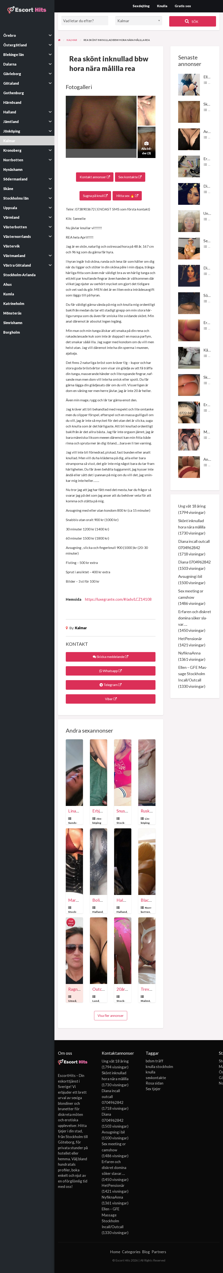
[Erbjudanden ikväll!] (189, 330)
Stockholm (219, 1061)
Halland (97, 911)
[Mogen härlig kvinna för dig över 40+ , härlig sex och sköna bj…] (189, 439)
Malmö (145, 1000)
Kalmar (81, 628)
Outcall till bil (104, 989)
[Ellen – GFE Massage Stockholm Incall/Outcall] (189, 84)
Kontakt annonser (93, 177)
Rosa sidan (154, 1083)
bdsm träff (154, 1061)
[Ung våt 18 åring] (189, 220)
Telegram (110, 685)
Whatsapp (110, 671)
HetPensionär (190, 638)
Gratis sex (183, 6)
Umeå (72, 1000)
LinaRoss (76, 810)
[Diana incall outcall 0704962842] (189, 193)
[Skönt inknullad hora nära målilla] (189, 111)
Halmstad (126, 900)
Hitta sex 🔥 (125, 196)
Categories (131, 1251)
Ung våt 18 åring (192, 506)
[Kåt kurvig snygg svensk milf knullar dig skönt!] (189, 357)
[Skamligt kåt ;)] (189, 384)
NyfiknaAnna (189, 653)
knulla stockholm (159, 1066)
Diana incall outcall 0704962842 (112, 1096)
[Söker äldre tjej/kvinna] (189, 302)
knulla (150, 1072)
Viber (108, 699)
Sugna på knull (93, 196)
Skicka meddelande (110, 657)
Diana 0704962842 (194, 562)
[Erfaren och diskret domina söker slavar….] (189, 166)
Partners (159, 1251)
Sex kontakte (128, 177)
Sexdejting (141, 6)
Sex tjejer (153, 1089)
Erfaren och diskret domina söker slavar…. (194, 618)
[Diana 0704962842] (189, 275)
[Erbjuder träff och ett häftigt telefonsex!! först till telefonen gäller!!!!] (189, 411)
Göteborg (219, 1078)
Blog (146, 1251)
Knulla (162, 6)
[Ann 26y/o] (189, 466)
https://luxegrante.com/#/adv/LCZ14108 (118, 599)
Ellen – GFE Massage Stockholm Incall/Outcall (192, 673)
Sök (194, 22)
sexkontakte (156, 1078)
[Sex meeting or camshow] (189, 248)
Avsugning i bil (190, 576)
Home (115, 1251)
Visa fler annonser (111, 1015)
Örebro (219, 1072)
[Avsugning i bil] (189, 138)
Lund (95, 1000)
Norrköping (219, 1083)
